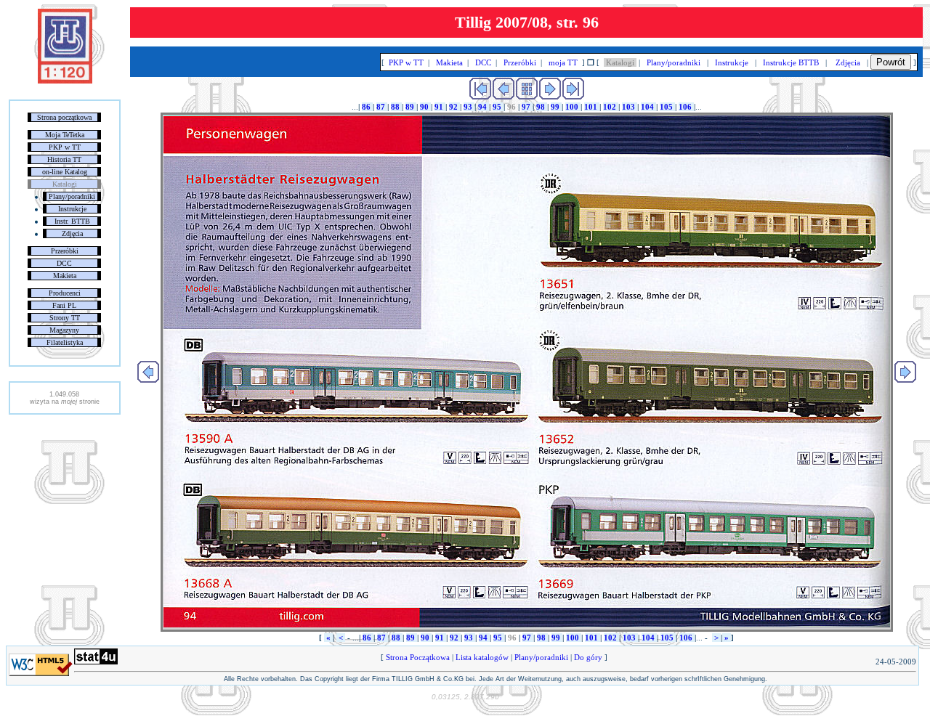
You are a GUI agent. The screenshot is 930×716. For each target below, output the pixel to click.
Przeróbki (64, 251)
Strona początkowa (64, 117)
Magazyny (64, 330)
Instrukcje (72, 209)
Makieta (64, 276)
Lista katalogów (482, 657)
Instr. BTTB (72, 221)
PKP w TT (65, 147)
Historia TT (64, 159)
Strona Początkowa (418, 657)
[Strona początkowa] (65, 80)
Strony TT (64, 318)
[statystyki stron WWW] (96, 661)
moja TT (563, 62)
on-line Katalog (64, 172)
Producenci (65, 293)
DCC (64, 263)
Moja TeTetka (64, 135)
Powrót (890, 62)
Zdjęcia (72, 233)
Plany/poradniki (72, 196)
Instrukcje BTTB (791, 62)
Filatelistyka (64, 342)
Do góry (588, 657)
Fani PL (64, 305)
